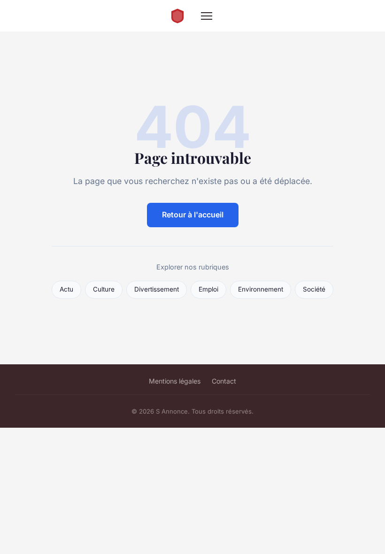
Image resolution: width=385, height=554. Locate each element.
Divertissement (156, 289)
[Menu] (206, 15)
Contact (224, 381)
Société (314, 289)
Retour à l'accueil (192, 214)
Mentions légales (174, 381)
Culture (104, 289)
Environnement (260, 289)
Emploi (208, 289)
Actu (66, 289)
